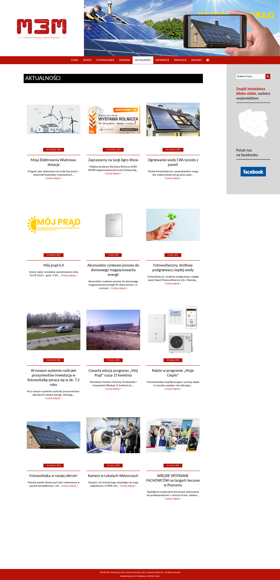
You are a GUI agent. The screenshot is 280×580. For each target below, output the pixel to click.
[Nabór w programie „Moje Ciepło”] (173, 330)
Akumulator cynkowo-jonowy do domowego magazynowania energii (113, 270)
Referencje (162, 60)
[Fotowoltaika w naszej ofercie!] (54, 435)
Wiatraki (124, 60)
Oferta (87, 60)
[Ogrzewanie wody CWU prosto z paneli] (173, 119)
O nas (74, 60)
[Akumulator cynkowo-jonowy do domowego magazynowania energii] (113, 225)
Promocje (180, 60)
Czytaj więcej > (53, 178)
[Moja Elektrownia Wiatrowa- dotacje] (54, 119)
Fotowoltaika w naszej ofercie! (53, 476)
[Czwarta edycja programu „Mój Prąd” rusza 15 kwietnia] (113, 330)
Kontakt (196, 60)
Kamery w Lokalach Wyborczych (113, 476)
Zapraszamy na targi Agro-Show (113, 160)
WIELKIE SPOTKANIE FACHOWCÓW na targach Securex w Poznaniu (173, 480)
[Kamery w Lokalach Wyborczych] (113, 435)
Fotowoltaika (105, 60)
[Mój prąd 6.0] (54, 225)
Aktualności (143, 60)
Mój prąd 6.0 (53, 265)
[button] (267, 76)
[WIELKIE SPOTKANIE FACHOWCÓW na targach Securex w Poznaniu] (173, 435)
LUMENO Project (153, 576)
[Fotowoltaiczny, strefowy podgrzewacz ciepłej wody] (173, 225)
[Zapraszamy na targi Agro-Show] (113, 119)
